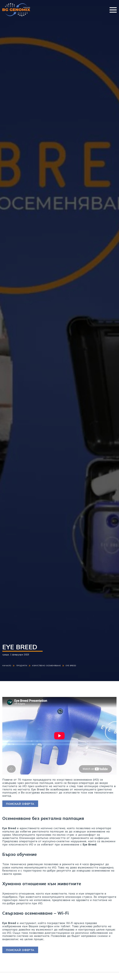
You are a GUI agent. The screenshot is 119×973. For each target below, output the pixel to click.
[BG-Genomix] (16, 10)
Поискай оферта (20, 804)
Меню (113, 10)
